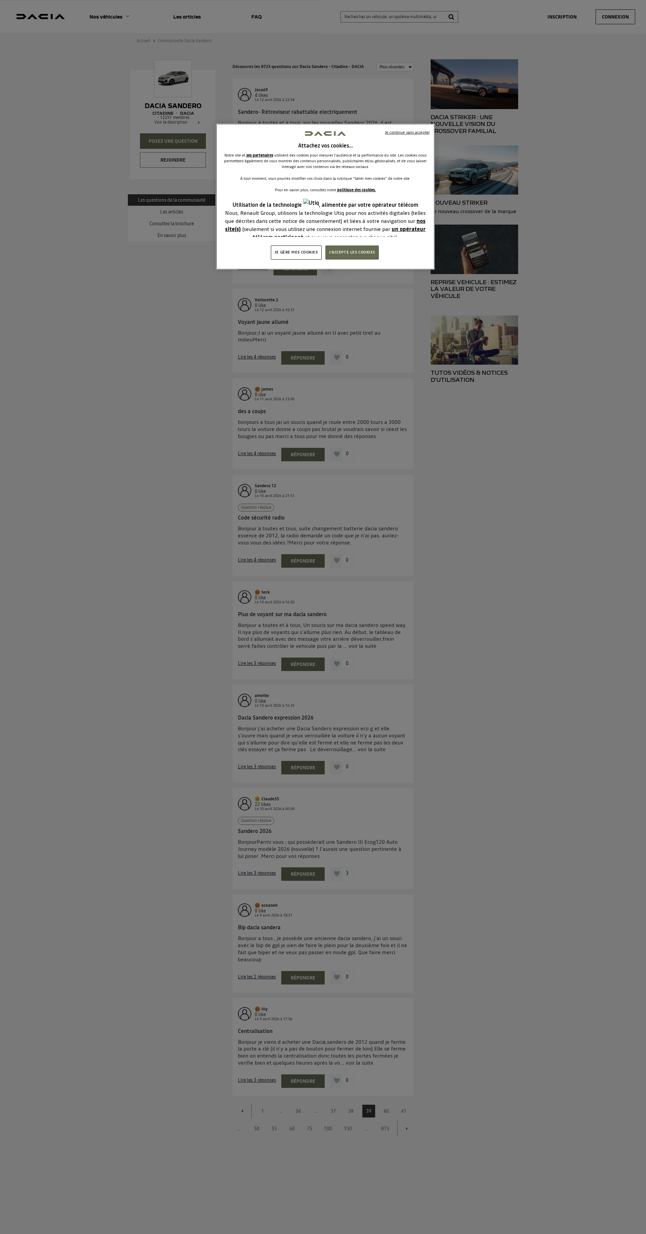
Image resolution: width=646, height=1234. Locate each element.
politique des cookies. (356, 190)
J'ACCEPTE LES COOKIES (352, 252)
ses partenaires (259, 155)
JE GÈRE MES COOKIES (296, 252)
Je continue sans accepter (407, 132)
